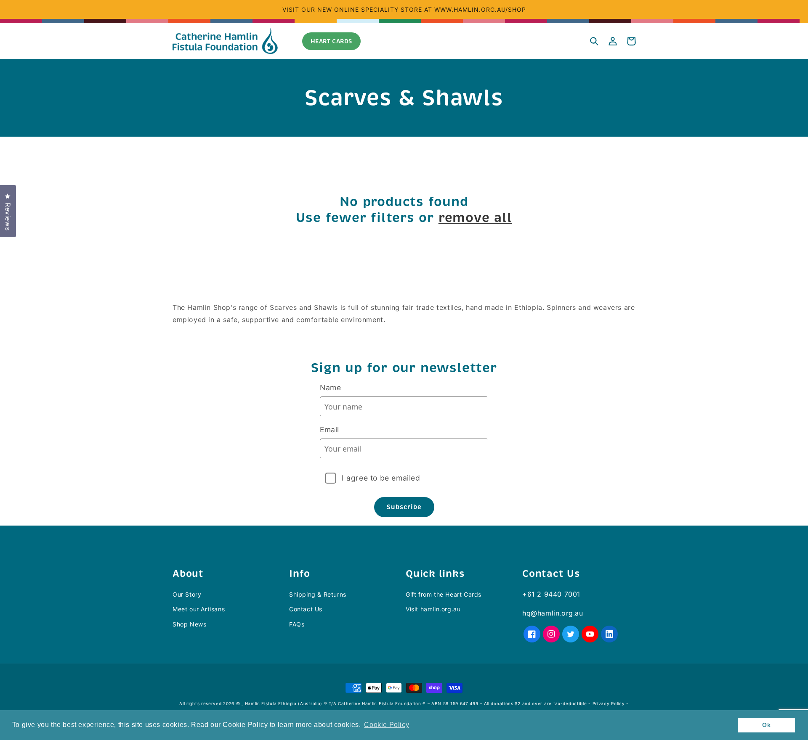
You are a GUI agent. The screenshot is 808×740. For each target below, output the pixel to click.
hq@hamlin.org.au (552, 613)
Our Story (187, 594)
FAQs (296, 624)
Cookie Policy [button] (386, 724)
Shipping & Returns (317, 594)
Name (330, 387)
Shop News (189, 624)
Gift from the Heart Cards (443, 594)
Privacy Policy (609, 703)
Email (329, 429)
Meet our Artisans (199, 609)
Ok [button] (766, 725)
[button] (594, 41)
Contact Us (305, 609)
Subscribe (404, 507)
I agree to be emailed (381, 477)
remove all (475, 218)
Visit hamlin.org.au (433, 609)
